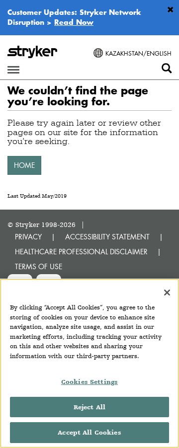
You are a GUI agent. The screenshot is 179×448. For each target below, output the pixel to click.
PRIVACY (28, 236)
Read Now (73, 22)
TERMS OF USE (38, 266)
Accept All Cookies (89, 432)
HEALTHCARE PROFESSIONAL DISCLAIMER (81, 251)
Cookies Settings (89, 381)
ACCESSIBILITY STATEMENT (107, 236)
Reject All (89, 407)
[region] (89, 363)
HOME (24, 165)
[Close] (167, 292)
